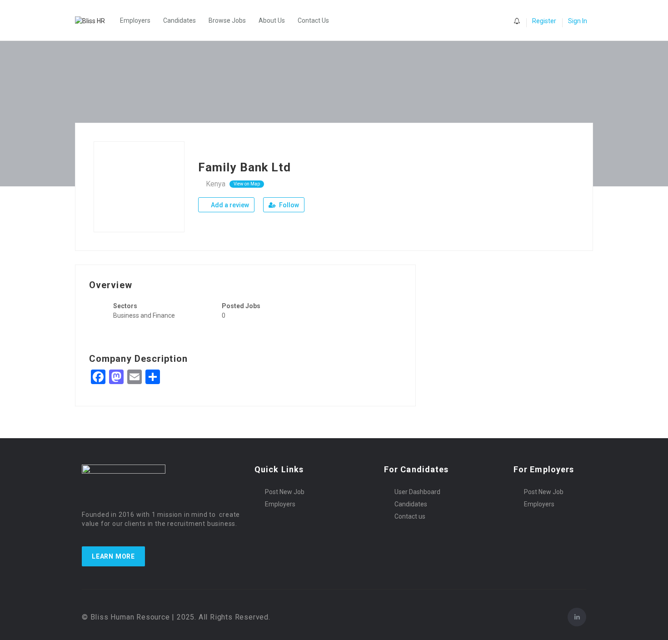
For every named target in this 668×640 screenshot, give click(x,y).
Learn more (113, 556)
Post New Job (284, 491)
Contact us (409, 516)
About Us (272, 20)
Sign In (577, 21)
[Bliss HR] (94, 20)
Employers (135, 20)
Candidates (179, 20)
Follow (288, 205)
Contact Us (313, 20)
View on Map (247, 183)
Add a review (229, 205)
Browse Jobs (227, 20)
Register (544, 21)
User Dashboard (417, 491)
